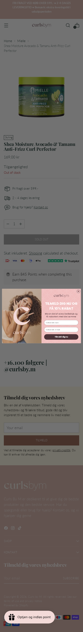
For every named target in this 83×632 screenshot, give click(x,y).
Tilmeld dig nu (61, 337)
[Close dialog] (78, 291)
